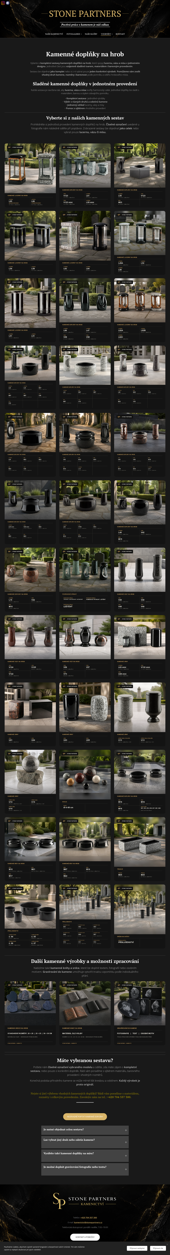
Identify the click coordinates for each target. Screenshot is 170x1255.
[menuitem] (55, 34)
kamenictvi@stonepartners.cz (88, 1222)
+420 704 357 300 (88, 1217)
